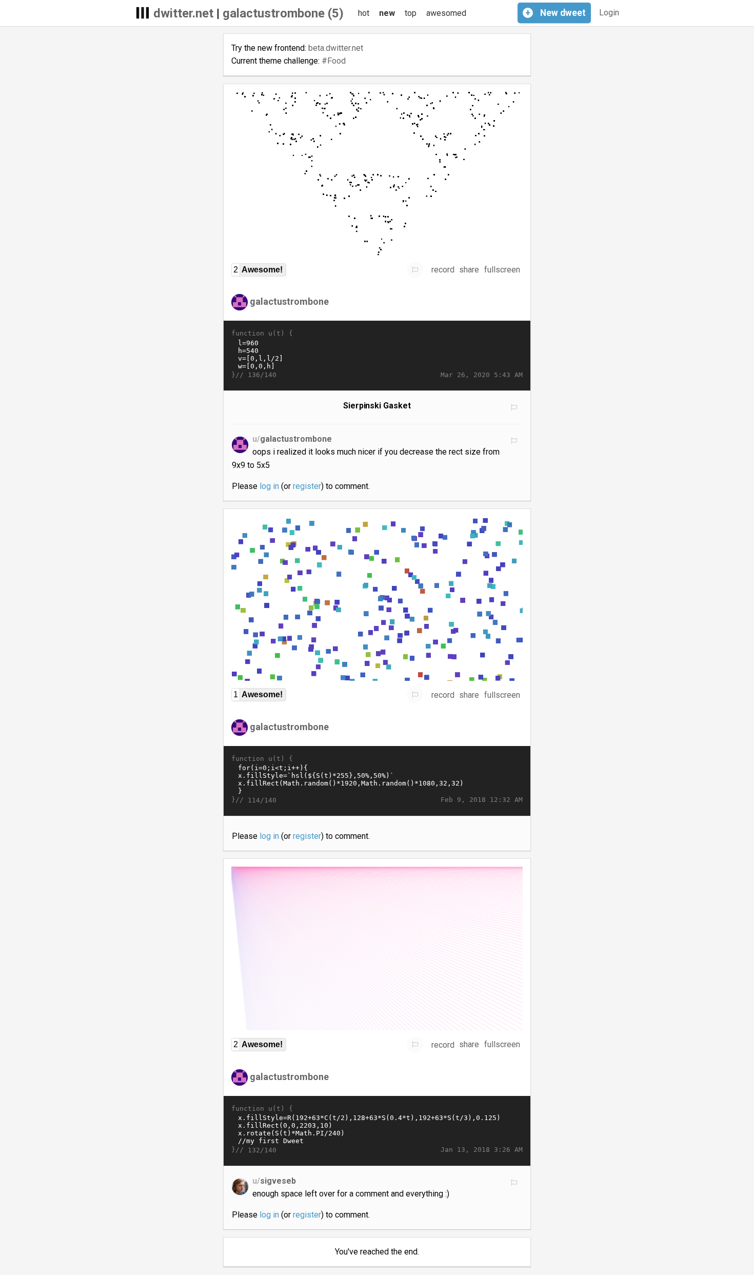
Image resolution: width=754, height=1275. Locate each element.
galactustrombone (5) (283, 13)
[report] (415, 270)
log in (269, 486)
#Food (334, 61)
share (469, 269)
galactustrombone (289, 301)
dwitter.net (183, 13)
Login (609, 12)
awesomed (446, 13)
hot (363, 13)
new (387, 13)
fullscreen (502, 269)
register (307, 486)
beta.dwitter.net (335, 48)
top (410, 13)
